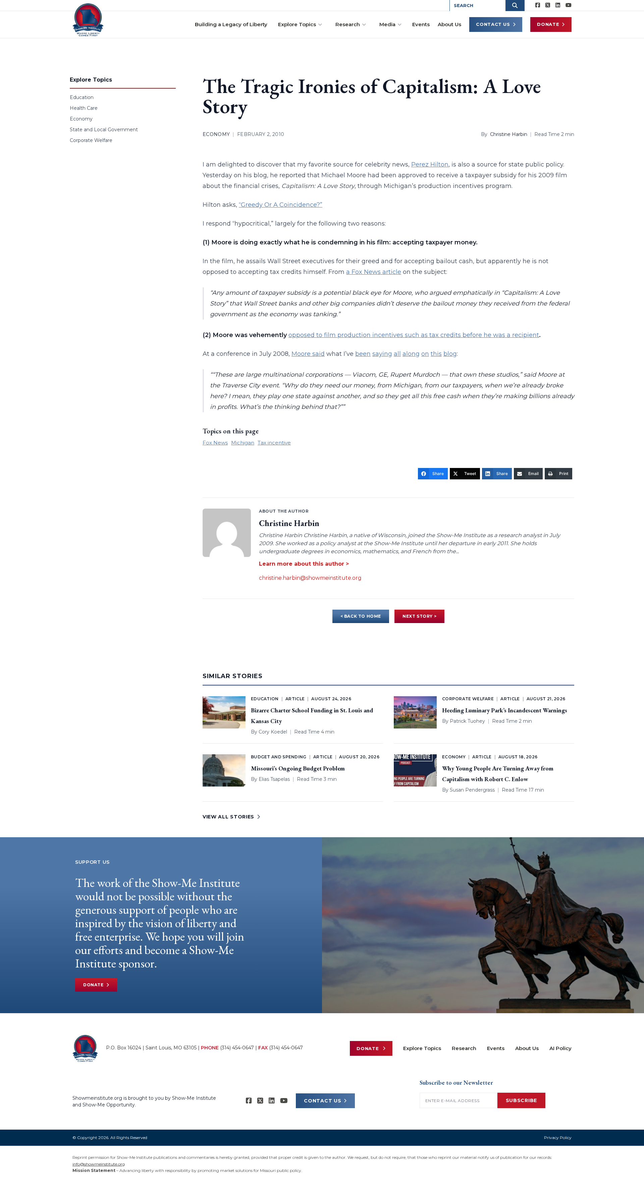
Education (82, 97)
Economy (81, 119)
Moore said (308, 354)
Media (387, 24)
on (425, 354)
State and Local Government (104, 130)
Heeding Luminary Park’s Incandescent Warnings (504, 710)
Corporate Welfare (91, 140)
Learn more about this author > (304, 564)
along (411, 354)
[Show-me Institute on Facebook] (537, 5)
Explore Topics (297, 24)
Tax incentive (274, 442)
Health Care (84, 108)
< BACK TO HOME (360, 616)
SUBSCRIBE (521, 1100)
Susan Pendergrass (472, 790)
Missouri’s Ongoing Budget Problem (298, 768)
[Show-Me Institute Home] (88, 19)
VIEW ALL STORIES (228, 817)
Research (347, 24)
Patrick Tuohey (467, 721)
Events (421, 24)
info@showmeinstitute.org (98, 1164)
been (363, 354)
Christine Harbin (508, 134)
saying (382, 354)
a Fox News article (373, 272)
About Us (449, 24)
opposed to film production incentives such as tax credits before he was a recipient (413, 335)
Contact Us (493, 24)
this (436, 354)
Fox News (215, 442)
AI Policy (560, 1048)
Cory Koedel (273, 732)
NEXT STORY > (419, 616)
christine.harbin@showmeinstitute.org (310, 578)
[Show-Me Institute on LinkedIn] (557, 5)
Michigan (242, 442)
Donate (548, 24)
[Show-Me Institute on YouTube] (569, 5)
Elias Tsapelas (274, 779)
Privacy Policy (558, 1137)
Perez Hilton (429, 164)
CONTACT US (322, 1101)
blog (450, 354)
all (397, 354)
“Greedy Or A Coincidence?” (280, 204)
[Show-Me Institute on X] (547, 5)
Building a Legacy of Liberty (231, 24)
